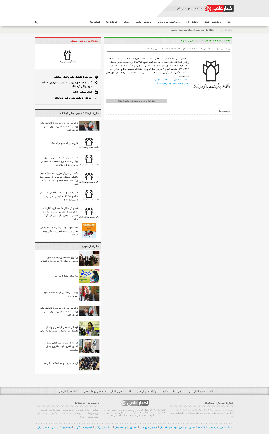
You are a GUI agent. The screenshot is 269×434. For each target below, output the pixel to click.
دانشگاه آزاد (192, 22)
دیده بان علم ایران (168, 427)
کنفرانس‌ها (95, 22)
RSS (130, 391)
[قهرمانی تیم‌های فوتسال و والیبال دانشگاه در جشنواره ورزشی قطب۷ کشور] (89, 335)
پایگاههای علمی (143, 22)
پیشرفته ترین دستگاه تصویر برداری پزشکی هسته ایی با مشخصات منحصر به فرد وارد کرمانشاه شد (59, 161)
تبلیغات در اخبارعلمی (68, 391)
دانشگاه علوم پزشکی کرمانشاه (182, 30)
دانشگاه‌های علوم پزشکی (168, 22)
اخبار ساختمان (121, 427)
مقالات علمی (225, 427)
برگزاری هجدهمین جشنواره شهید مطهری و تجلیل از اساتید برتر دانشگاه (59, 259)
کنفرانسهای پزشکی (103, 427)
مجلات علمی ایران (46, 427)
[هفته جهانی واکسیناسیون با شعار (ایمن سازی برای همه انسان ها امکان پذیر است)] (89, 237)
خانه (229, 22)
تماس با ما (178, 391)
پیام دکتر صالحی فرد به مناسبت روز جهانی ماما (61, 294)
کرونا (82, 417)
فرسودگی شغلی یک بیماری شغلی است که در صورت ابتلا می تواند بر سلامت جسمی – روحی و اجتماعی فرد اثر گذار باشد (59, 213)
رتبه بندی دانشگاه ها (207, 427)
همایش (94, 410)
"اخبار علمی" (160, 410)
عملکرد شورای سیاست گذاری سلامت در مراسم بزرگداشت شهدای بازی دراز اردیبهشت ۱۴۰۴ (59, 196)
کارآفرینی (54, 413)
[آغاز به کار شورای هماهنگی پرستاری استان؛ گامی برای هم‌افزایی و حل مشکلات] (89, 352)
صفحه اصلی (226, 30)
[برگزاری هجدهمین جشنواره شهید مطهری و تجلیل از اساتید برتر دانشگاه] (89, 265)
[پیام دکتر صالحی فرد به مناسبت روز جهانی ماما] (89, 300)
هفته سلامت (54, 410)
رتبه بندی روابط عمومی (95, 391)
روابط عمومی (68, 410)
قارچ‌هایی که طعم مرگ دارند (64, 143)
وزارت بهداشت (91, 413)
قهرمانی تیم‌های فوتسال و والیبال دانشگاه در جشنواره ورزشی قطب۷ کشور (59, 329)
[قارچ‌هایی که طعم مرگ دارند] (89, 150)
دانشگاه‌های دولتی (212, 22)
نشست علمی (42, 413)
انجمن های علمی (187, 427)
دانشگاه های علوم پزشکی (204, 30)
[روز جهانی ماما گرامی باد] (89, 282)
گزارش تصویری (83, 410)
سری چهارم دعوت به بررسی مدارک (172, 83)
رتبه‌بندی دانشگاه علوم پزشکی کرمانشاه (73, 98)
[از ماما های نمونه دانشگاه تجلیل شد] (89, 370)
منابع (165, 391)
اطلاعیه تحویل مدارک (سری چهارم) (171, 80)
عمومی (224, 48)
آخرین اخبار (117, 391)
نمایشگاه (43, 410)
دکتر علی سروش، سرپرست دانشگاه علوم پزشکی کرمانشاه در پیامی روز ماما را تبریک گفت (59, 126)
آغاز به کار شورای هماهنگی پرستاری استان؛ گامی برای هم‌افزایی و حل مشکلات (61, 346)
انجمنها (126, 22)
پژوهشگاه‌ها (112, 22)
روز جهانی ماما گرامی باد (66, 276)
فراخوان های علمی (148, 427)
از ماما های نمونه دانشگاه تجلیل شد (60, 363)
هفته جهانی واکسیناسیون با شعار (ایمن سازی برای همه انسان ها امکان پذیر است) (59, 231)
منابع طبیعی (77, 413)
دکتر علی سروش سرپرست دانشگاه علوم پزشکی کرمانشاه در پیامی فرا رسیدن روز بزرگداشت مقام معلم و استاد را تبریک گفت (59, 179)
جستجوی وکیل (63, 427)
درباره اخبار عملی (197, 391)
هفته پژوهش (92, 417)
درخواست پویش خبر (147, 391)
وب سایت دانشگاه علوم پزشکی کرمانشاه (73, 77)
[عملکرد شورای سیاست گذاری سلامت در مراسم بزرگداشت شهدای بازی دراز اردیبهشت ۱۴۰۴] (89, 202)
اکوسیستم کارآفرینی (82, 427)
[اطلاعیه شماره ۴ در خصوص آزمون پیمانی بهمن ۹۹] (210, 75)
